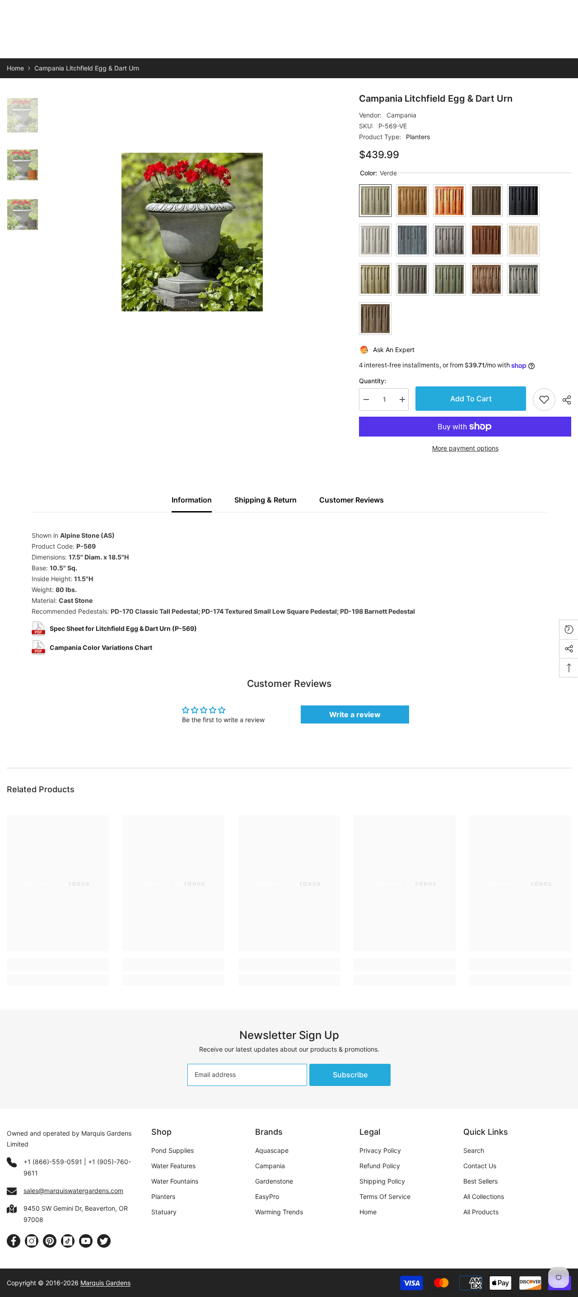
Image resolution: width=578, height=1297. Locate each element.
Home (15, 68)
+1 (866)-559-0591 (52, 1161)
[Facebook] (13, 1241)
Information (192, 499)
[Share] (563, 400)
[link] (58, 964)
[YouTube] (86, 1241)
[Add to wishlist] (544, 399)
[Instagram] (31, 1241)
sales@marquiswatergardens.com (73, 1190)
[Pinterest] (49, 1241)
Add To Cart (471, 398)
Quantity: (372, 381)
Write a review (355, 714)
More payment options (465, 448)
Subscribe (350, 1074)
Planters (418, 137)
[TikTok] (68, 1241)
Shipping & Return (265, 499)
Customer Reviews (351, 499)
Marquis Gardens (105, 1283)
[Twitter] (104, 1241)
